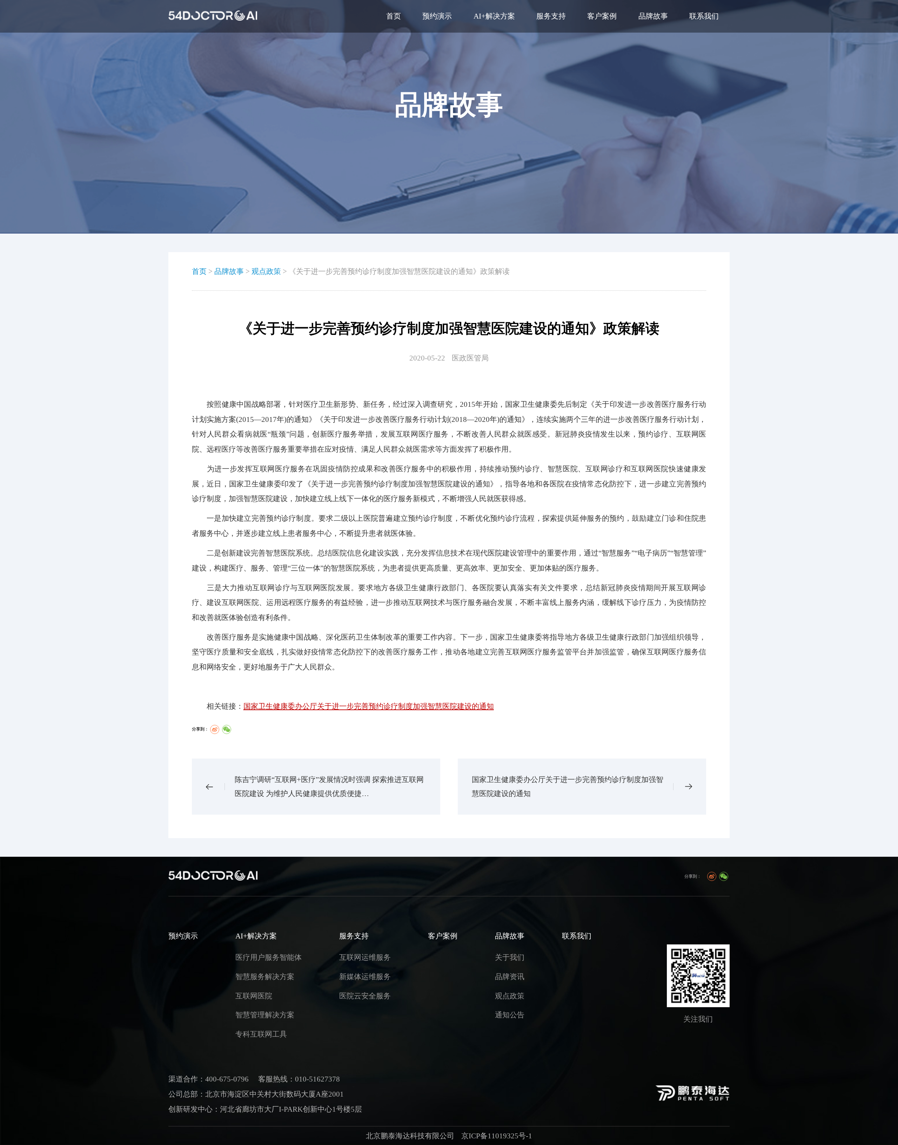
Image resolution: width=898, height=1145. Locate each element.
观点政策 (266, 271)
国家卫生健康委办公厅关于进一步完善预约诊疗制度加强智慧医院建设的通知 (567, 786)
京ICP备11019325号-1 (496, 1136)
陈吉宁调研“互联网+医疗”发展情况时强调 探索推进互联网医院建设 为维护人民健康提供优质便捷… (329, 786)
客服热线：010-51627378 (299, 1079)
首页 (393, 16)
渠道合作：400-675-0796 (208, 1079)
